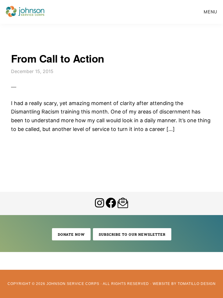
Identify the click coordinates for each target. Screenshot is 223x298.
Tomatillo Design (197, 284)
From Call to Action (57, 58)
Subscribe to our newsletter (132, 234)
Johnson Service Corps (25, 11)
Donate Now (71, 234)
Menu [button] (210, 12)
